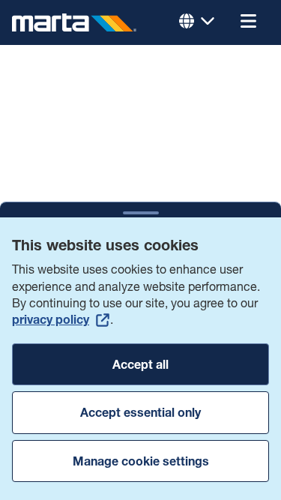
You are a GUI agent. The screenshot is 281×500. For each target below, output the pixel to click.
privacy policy (50, 319)
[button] (248, 22)
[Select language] (197, 22)
